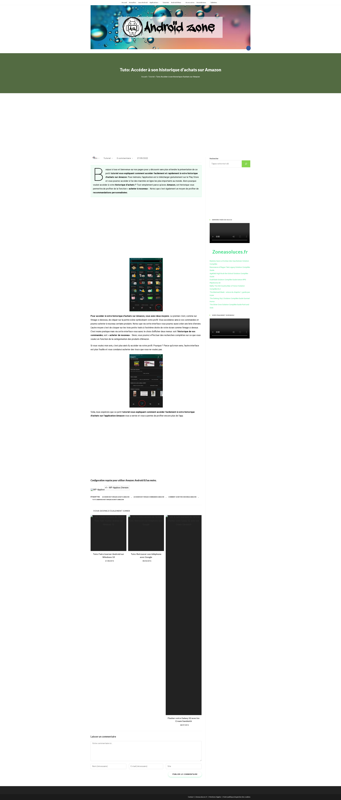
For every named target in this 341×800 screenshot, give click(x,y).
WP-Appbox (99, 489)
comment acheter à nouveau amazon (182, 497)
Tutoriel (151, 77)
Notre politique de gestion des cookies (236, 797)
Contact (191, 797)
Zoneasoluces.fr (201, 797)
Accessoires (190, 2)
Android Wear (176, 2)
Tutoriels (166, 2)
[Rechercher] (246, 163)
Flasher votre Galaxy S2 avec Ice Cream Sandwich (183, 719)
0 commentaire (124, 158)
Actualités (132, 2)
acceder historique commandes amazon (149, 497)
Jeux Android (143, 2)
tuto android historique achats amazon (108, 499)
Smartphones (201, 2)
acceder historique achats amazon (115, 497)
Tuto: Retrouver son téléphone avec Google (146, 555)
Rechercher (214, 159)
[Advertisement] (170, 121)
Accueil (124, 2)
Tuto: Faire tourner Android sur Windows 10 (108, 555)
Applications (154, 2)
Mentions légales (215, 797)
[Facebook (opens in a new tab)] (248, 48)
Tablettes (213, 2)
